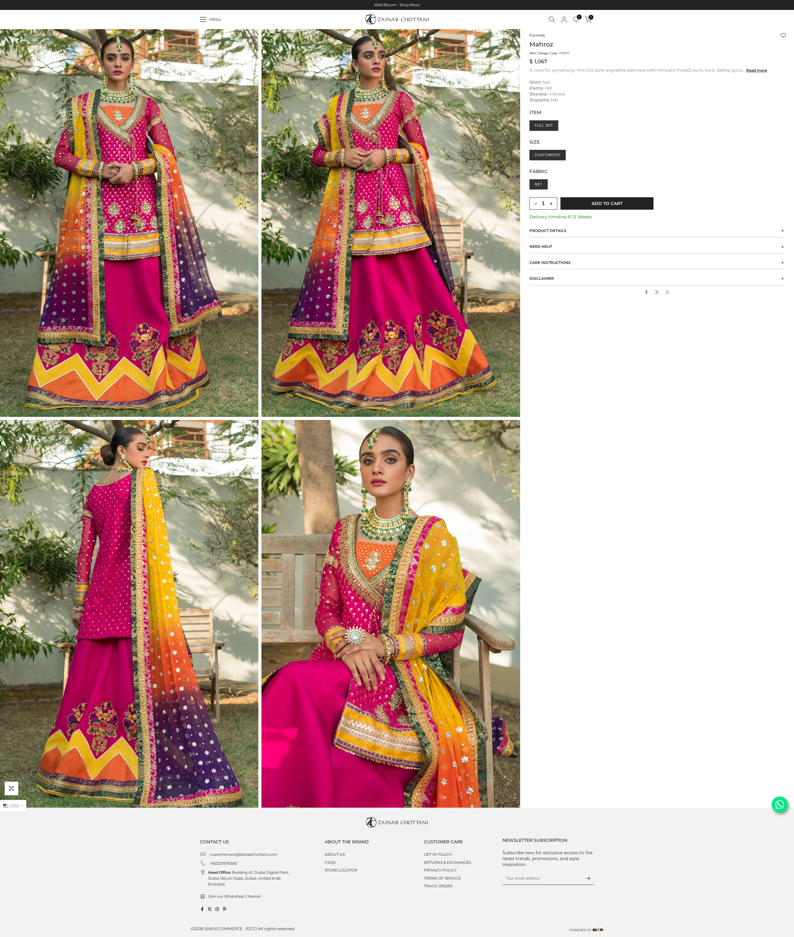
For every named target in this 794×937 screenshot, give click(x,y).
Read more (756, 70)
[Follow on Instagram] (217, 909)
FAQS (330, 862)
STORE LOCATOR (341, 870)
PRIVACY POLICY (440, 870)
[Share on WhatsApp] (667, 292)
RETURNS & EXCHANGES (447, 862)
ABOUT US (335, 854)
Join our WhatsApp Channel (234, 896)
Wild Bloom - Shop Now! (397, 4)
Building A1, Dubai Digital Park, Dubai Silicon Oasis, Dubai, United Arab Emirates (248, 878)
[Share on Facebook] (646, 292)
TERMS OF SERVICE (442, 878)
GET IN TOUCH (438, 854)
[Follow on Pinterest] (224, 909)
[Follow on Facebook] (202, 909)
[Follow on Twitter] (209, 909)
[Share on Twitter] (657, 292)
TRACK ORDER (438, 886)
